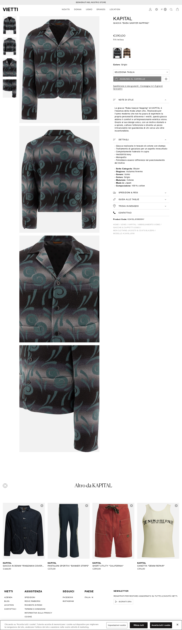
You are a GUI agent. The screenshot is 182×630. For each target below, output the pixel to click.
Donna (78, 9)
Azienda (8, 597)
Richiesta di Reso (33, 605)
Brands (101, 9)
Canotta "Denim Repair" (151, 565)
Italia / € (89, 597)
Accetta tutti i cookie (161, 625)
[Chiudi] (177, 624)
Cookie (28, 616)
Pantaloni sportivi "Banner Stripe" (68, 565)
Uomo (89, 9)
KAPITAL (122, 18)
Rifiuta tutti (139, 625)
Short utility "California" (107, 565)
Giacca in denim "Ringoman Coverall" (24, 565)
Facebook (68, 597)
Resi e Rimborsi (32, 601)
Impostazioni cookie (117, 625)
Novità (66, 9)
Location (9, 605)
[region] (91, 625)
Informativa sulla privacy (38, 613)
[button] (66, 9)
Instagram (68, 601)
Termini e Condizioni (35, 609)
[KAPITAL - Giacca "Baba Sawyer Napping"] (127, 53)
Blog (7, 601)
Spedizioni (30, 597)
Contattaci (125, 213)
